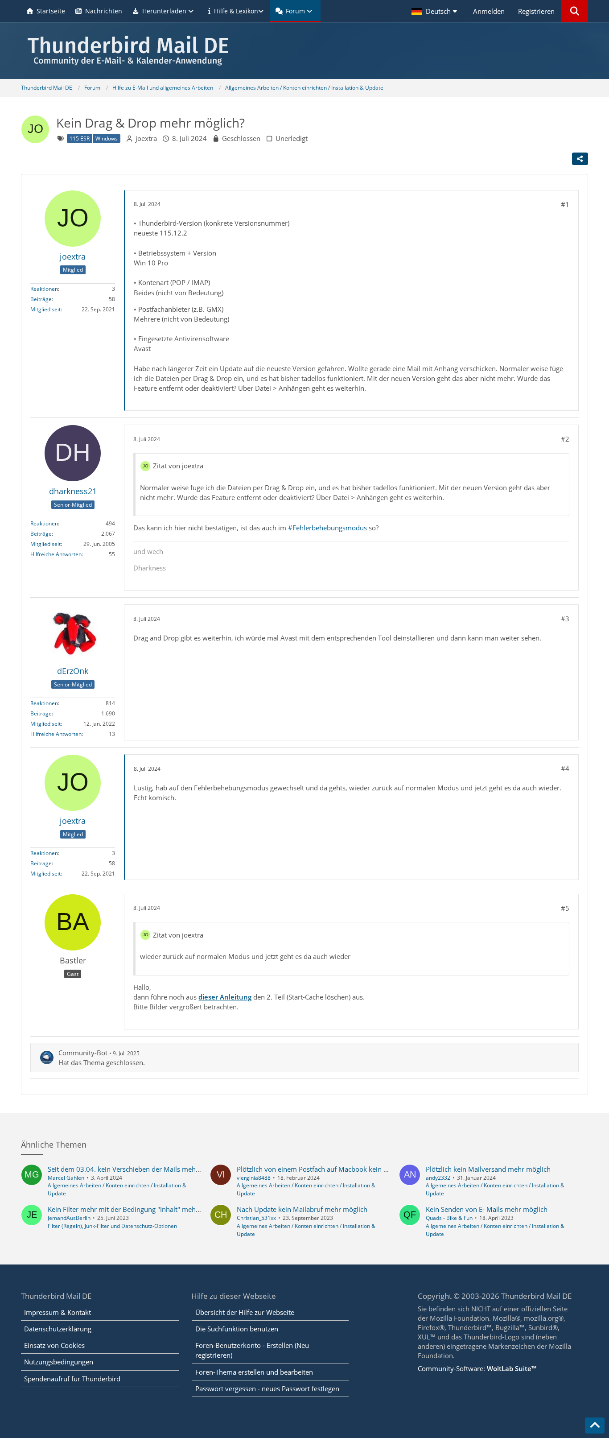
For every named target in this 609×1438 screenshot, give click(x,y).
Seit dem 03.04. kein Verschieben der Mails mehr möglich (136, 1169)
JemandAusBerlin (69, 1218)
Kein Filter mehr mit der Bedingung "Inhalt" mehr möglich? (137, 1209)
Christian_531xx (256, 1218)
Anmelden (489, 11)
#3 (565, 618)
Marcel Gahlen (66, 1178)
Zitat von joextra (178, 465)
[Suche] (574, 11)
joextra (146, 138)
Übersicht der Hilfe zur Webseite (244, 1312)
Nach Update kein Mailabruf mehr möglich (302, 1209)
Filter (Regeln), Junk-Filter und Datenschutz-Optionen (112, 1226)
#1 (565, 204)
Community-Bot (82, 1052)
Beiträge (41, 299)
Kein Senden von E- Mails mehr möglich (486, 1209)
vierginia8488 (254, 1178)
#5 (565, 908)
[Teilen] (580, 159)
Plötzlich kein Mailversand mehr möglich (488, 1169)
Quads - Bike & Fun (449, 1218)
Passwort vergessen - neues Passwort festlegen (267, 1388)
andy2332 (438, 1178)
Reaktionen (44, 289)
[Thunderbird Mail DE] (304, 50)
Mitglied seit (45, 309)
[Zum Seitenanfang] (595, 1425)
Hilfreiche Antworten (56, 554)
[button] (435, 11)
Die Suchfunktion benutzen (236, 1328)
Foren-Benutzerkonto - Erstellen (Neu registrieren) (252, 1350)
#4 (565, 768)
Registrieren (536, 11)
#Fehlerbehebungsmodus (327, 527)
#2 (565, 438)
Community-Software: (477, 1368)
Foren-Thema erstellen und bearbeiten (254, 1372)
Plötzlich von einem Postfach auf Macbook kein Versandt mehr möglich (346, 1169)
